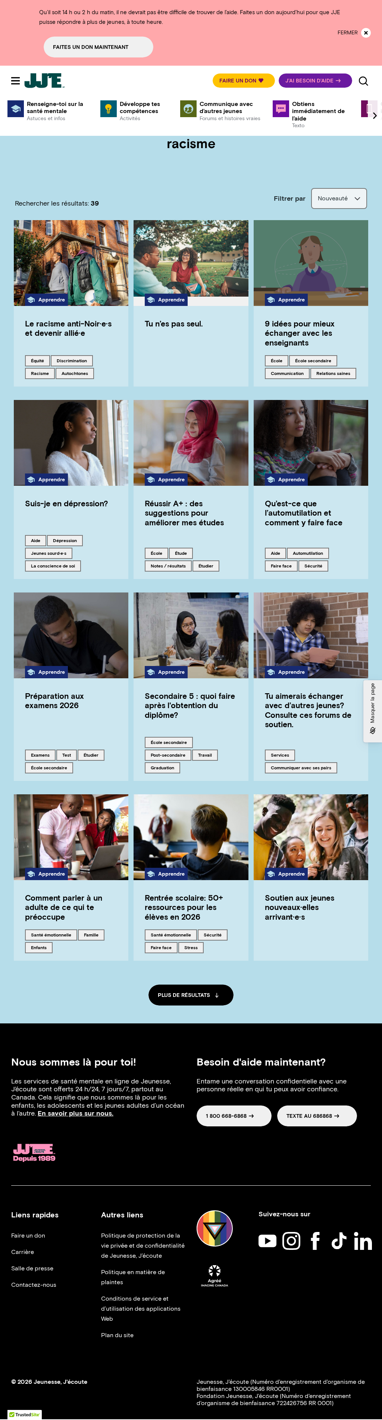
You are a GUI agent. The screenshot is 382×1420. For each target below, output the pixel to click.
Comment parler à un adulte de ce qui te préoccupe (63, 907)
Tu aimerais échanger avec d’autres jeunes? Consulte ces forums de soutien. (308, 710)
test (69, 755)
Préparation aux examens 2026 (54, 700)
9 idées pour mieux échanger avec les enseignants (300, 333)
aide (38, 540)
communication (287, 373)
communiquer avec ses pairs (300, 767)
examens (43, 755)
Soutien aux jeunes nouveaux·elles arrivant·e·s (299, 907)
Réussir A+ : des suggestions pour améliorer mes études (184, 513)
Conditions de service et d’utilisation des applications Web (141, 1308)
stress (194, 947)
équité (40, 360)
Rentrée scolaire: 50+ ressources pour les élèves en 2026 (184, 907)
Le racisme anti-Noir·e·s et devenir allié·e (68, 328)
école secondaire (313, 360)
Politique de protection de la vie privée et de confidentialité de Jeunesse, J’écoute (143, 1245)
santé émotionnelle (51, 935)
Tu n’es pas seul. (174, 323)
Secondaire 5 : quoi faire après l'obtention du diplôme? (190, 705)
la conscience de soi (53, 566)
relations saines (333, 373)
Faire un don (28, 1235)
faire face (283, 566)
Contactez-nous (33, 1284)
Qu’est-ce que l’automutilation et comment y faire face (303, 513)
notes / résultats (168, 566)
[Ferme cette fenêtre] (366, 33)
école (279, 360)
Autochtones (74, 373)
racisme (43, 373)
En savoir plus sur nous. (75, 1113)
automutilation (307, 553)
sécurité (316, 566)
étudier (208, 566)
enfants (42, 947)
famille (94, 935)
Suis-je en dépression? (66, 503)
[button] (244, 80)
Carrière (22, 1251)
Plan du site (117, 1335)
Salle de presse (32, 1268)
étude (184, 553)
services (282, 755)
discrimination (71, 360)
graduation (163, 767)
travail (208, 755)
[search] (363, 80)
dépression (65, 540)
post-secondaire (167, 755)
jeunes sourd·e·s (48, 553)
